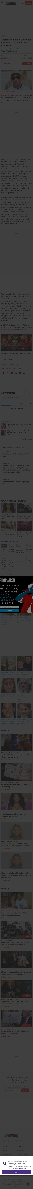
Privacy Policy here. (20, 1168)
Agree (16, 1172)
